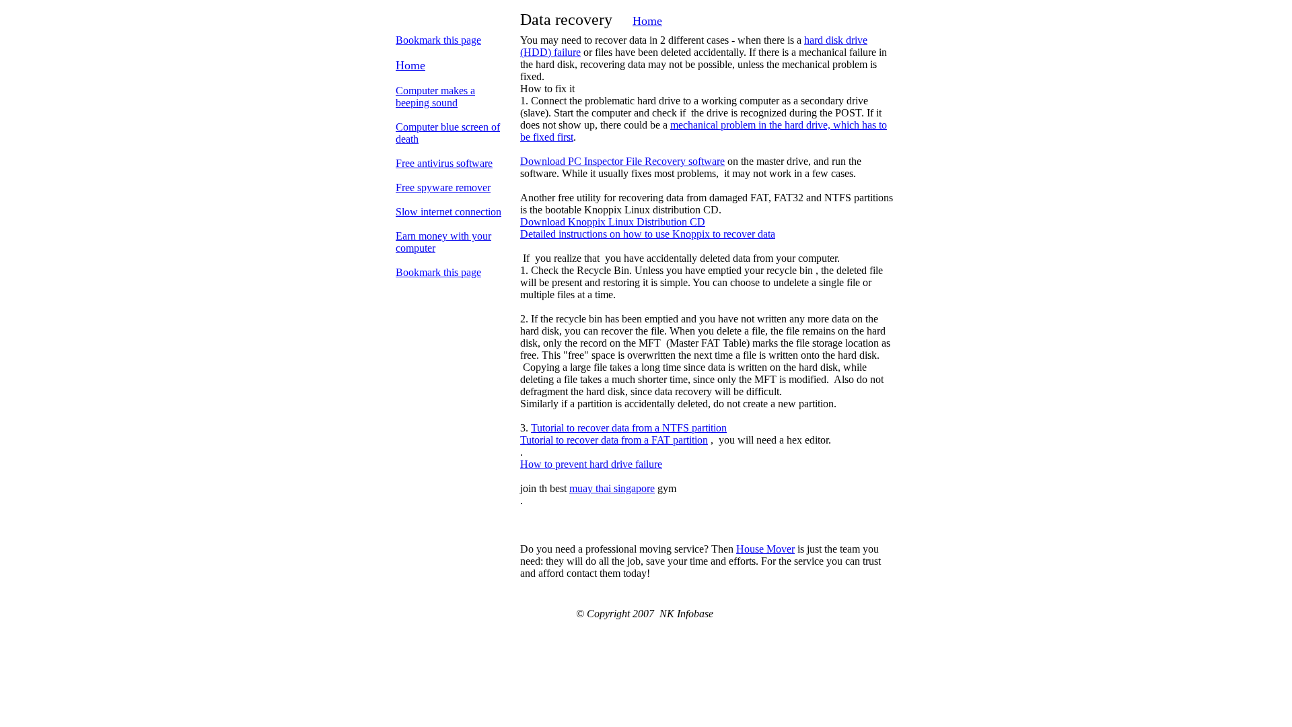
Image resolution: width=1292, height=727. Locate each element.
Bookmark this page (438, 40)
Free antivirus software (444, 163)
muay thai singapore (612, 488)
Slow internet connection (448, 211)
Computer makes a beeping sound (435, 96)
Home (647, 21)
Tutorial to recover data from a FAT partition (614, 440)
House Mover (765, 549)
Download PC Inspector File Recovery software (622, 161)
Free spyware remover (443, 187)
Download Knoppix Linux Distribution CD (612, 222)
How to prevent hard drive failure (591, 464)
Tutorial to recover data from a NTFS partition (629, 428)
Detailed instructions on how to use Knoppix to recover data (647, 234)
